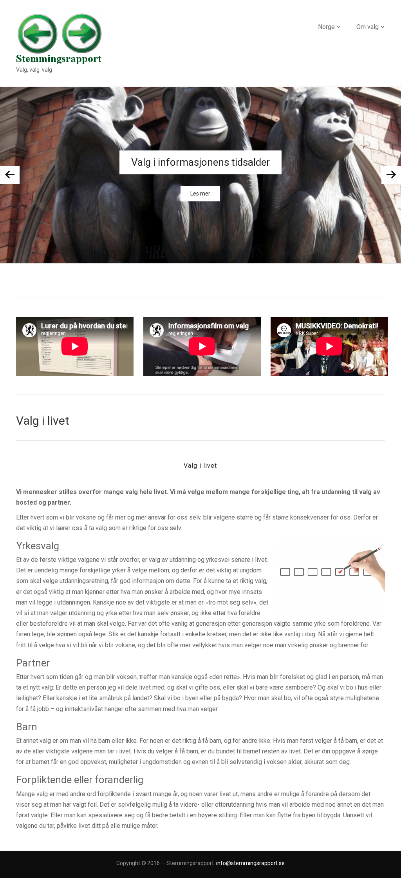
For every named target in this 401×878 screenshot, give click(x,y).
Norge (326, 27)
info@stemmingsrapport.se (250, 863)
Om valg (367, 27)
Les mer (200, 193)
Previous (10, 175)
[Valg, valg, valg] (59, 38)
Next (391, 175)
